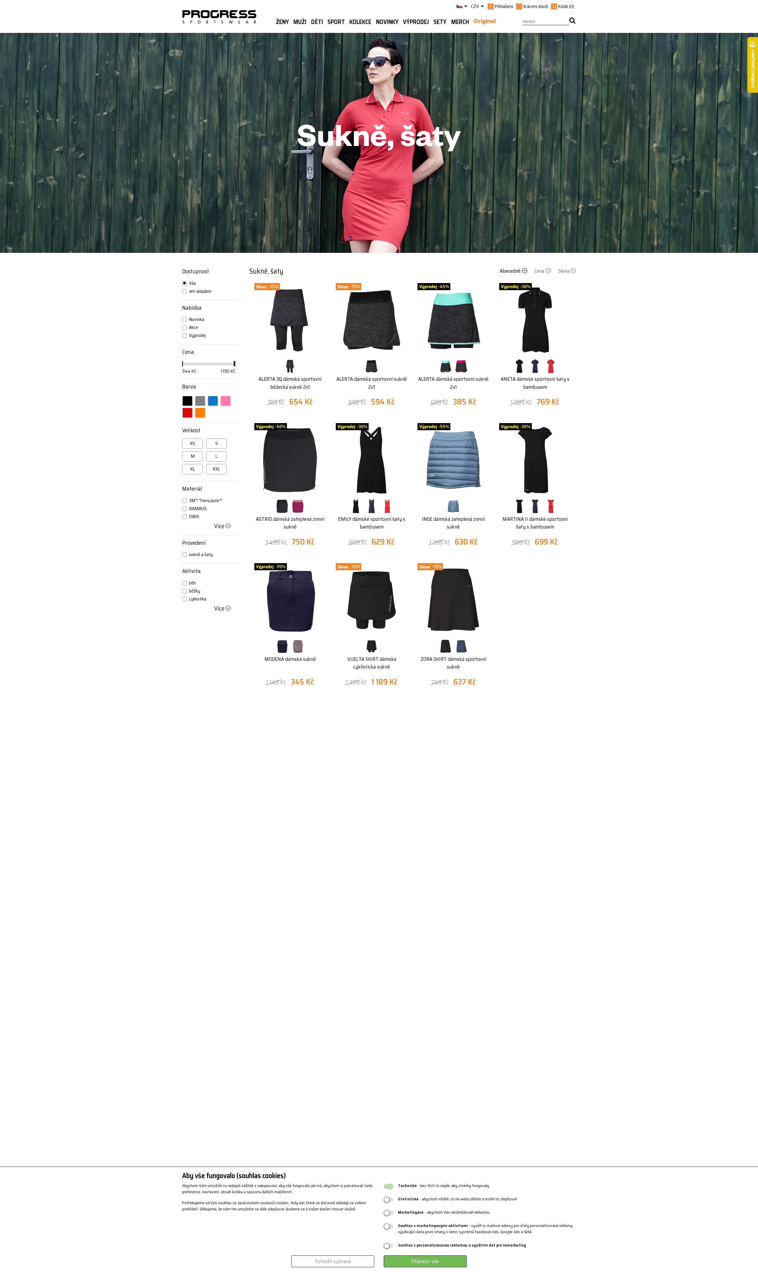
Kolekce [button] (360, 22)
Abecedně (510, 271)
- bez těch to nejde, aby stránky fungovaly (443, 1186)
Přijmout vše (425, 1261)
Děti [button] (317, 22)
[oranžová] (200, 412)
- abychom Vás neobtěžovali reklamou (444, 1212)
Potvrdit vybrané (333, 1261)
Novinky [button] (387, 22)
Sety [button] (440, 22)
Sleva (563, 271)
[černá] (187, 401)
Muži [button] (299, 22)
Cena (539, 271)
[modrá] (213, 401)
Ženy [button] (282, 22)
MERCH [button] (460, 22)
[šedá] (200, 401)
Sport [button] (336, 22)
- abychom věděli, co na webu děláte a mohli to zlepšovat (457, 1199)
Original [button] (484, 22)
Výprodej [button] (416, 22)
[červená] (187, 412)
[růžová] (225, 401)
